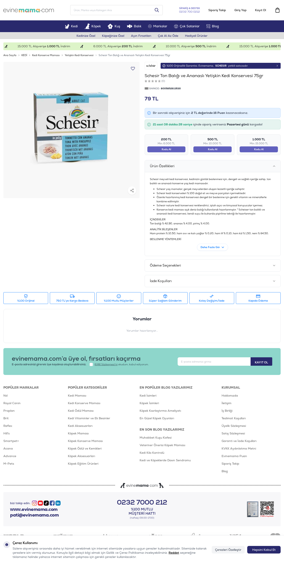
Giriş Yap (240, 10)
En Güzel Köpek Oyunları (157, 418)
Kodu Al (166, 149)
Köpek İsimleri (149, 403)
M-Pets (8, 463)
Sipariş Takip (217, 10)
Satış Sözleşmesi (233, 433)
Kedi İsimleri (148, 395)
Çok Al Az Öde (168, 36)
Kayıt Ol (260, 10)
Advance (9, 456)
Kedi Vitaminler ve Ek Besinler (89, 418)
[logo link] (28, 10)
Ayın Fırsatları (141, 36)
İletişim (226, 403)
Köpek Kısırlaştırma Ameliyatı (160, 411)
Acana (8, 448)
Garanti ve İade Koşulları (239, 441)
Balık (137, 26)
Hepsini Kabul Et (264, 550)
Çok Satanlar (190, 26)
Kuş (117, 26)
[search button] (157, 10)
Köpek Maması (78, 433)
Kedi (74, 26)
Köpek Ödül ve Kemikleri (85, 448)
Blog (215, 26)
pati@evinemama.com (34, 515)
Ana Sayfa (9, 55)
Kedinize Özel (86, 36)
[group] (71, 130)
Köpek (96, 26)
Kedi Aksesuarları (80, 426)
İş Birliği (227, 411)
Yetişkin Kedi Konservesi (79, 55)
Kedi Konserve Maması (46, 55)
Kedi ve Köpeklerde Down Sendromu (165, 460)
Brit (6, 418)
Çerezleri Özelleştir (228, 550)
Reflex (7, 426)
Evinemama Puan (234, 456)
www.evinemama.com (34, 509)
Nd (5, 395)
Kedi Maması (77, 395)
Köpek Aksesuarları (81, 456)
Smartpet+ (11, 441)
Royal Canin (12, 403)
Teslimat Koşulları (234, 418)
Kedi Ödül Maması (81, 411)
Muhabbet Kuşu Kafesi (156, 437)
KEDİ (24, 55)
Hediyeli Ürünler (196, 36)
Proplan (9, 411)
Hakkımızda (230, 395)
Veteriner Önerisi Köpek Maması (162, 445)
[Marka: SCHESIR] (151, 65)
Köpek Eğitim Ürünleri (83, 463)
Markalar (160, 26)
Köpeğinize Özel (113, 36)
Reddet (174, 553)
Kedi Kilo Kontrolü (152, 453)
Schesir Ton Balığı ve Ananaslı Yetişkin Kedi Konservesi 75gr (134, 55)
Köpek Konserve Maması (85, 441)
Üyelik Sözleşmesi (234, 426)
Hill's (6, 433)
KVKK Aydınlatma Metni (239, 448)
